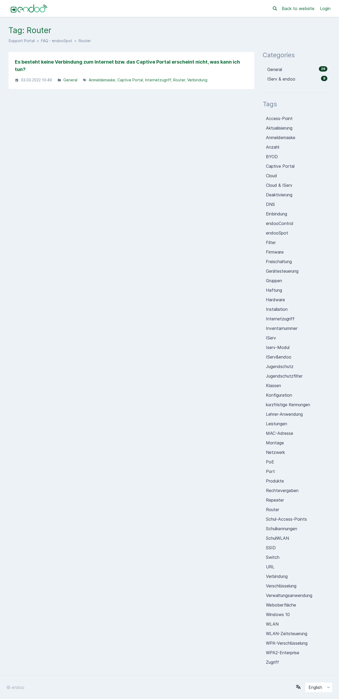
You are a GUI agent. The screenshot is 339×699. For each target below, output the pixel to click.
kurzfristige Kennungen (288, 404)
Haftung (274, 290)
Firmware (275, 252)
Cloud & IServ (279, 185)
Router (179, 80)
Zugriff (272, 662)
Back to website (299, 8)
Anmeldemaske (102, 80)
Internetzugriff (158, 80)
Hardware (275, 299)
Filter (271, 242)
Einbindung (276, 213)
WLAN (272, 624)
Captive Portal (130, 80)
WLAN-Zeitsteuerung (286, 633)
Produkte (275, 481)
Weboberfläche (281, 605)
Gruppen (274, 280)
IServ (271, 337)
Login (325, 8)
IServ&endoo (278, 357)
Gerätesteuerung (282, 271)
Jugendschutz (279, 366)
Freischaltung (279, 261)
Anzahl (272, 147)
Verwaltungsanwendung (289, 595)
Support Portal (21, 40)
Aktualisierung (279, 128)
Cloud (271, 175)
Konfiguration (279, 395)
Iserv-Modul (277, 347)
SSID (271, 547)
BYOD (272, 156)
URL (270, 566)
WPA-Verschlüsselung (286, 643)
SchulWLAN (277, 538)
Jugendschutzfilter (284, 376)
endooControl (279, 223)
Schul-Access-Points (286, 519)
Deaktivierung (279, 194)
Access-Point (279, 118)
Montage (275, 442)
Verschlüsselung (281, 586)
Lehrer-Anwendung (284, 414)
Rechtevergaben (282, 490)
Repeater (275, 500)
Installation (277, 309)
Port (270, 471)
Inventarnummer (281, 328)
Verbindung (197, 80)
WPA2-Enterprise (282, 652)
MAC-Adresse (279, 433)
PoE (270, 461)
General (70, 80)
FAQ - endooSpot (56, 40)
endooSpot (277, 233)
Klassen (273, 385)
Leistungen (276, 423)
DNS (270, 204)
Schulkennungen (281, 528)
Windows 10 (278, 614)
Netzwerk (275, 452)
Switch (272, 557)
